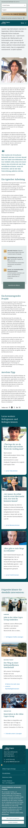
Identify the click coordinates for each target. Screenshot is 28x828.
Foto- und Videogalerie (8, 783)
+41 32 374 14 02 (10, 759)
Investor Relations (7, 781)
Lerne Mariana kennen (12, 525)
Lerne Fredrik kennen (12, 575)
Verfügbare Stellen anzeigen (14, 637)
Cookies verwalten (13, 822)
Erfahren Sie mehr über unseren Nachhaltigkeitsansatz (12, 686)
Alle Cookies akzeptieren (13, 818)
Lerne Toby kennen (11, 471)
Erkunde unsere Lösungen (14, 733)
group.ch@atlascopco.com (12, 761)
